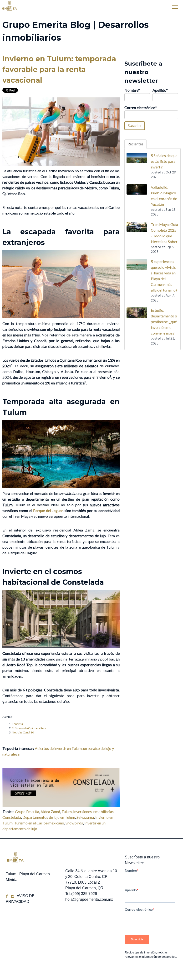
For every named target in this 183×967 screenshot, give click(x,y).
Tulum (66, 811)
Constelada (11, 817)
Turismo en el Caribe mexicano (39, 823)
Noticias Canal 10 (23, 732)
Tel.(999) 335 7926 (81, 894)
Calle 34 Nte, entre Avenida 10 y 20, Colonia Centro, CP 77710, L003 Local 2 (91, 876)
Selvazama (85, 817)
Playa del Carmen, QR (84, 888)
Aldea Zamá (50, 811)
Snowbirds (74, 823)
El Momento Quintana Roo (29, 728)
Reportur (17, 724)
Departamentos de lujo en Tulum (48, 817)
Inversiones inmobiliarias (93, 811)
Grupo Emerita (27, 811)
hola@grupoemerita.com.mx (89, 899)
